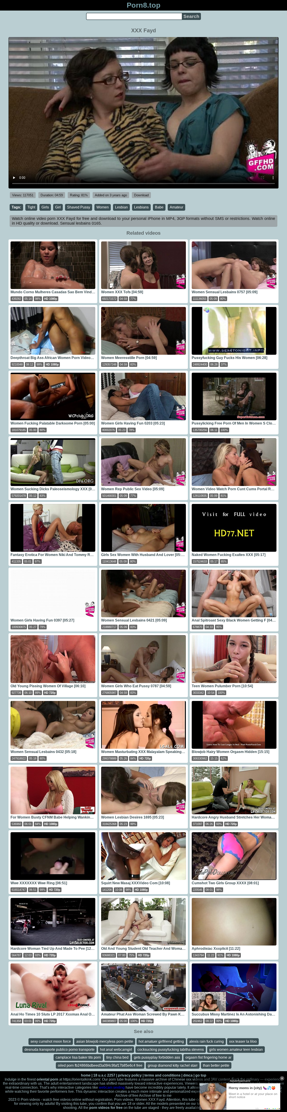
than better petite (216, 1065)
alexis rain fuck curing (206, 1041)
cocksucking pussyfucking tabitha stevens (170, 1049)
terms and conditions (162, 1075)
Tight (31, 207)
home (86, 1075)
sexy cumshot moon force (50, 1041)
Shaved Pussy (78, 207)
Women (102, 207)
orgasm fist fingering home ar (208, 1057)
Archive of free (150, 1095)
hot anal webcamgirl (116, 1049)
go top (200, 1075)
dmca (188, 1075)
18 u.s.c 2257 (104, 1075)
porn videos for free (106, 1108)
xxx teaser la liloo (243, 1041)
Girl (58, 207)
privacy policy (130, 1075)
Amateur (176, 207)
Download (141, 195)
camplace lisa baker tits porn (78, 1057)
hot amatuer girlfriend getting (161, 1041)
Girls (45, 207)
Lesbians (141, 207)
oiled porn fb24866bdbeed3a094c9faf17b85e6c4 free (100, 1065)
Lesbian (121, 207)
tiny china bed (117, 1057)
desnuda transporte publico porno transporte (59, 1049)
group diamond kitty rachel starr (173, 1065)
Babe (159, 207)
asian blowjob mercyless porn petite (104, 1041)
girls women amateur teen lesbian (236, 1049)
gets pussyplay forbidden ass (157, 1057)
